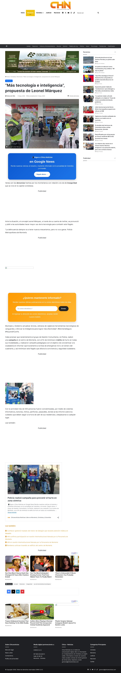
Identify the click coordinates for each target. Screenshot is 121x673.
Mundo (59, 46)
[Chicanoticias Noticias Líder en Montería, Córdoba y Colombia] (60, 5)
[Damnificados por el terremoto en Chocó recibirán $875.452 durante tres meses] (88, 137)
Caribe (28, 46)
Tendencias (102, 46)
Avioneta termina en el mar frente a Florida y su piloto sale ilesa (105, 59)
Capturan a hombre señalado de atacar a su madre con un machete (105, 118)
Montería (30, 13)
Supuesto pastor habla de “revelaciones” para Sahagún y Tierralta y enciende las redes (105, 89)
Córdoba (39, 13)
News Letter (9, 653)
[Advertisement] (60, 30)
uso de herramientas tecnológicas (42, 584)
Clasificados (111, 46)
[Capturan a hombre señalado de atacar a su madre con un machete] (88, 118)
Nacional (57, 13)
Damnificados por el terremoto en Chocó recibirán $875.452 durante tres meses (105, 136)
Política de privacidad (11, 658)
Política (82, 46)
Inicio (23, 13)
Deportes (35, 46)
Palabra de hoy (73, 46)
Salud (87, 46)
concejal (16, 584)
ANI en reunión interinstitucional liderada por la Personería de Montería (32, 542)
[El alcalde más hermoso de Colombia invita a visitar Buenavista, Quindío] (88, 128)
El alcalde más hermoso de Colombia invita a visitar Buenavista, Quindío (103, 127)
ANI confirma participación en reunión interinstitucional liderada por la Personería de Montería (36, 538)
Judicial (48, 13)
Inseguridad (29, 584)
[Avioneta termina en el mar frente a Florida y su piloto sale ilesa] (88, 60)
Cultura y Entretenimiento (47, 46)
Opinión (65, 46)
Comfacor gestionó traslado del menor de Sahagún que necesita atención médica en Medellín (36, 532)
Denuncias (22, 584)
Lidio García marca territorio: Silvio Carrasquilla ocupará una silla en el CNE (105, 109)
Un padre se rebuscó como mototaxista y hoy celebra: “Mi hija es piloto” (104, 68)
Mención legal (9, 650)
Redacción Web (11, 96)
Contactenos (9, 655)
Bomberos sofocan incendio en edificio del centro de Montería (29, 545)
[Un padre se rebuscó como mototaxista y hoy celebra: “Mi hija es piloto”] (88, 69)
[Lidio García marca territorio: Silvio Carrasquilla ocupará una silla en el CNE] (88, 109)
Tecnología (94, 46)
